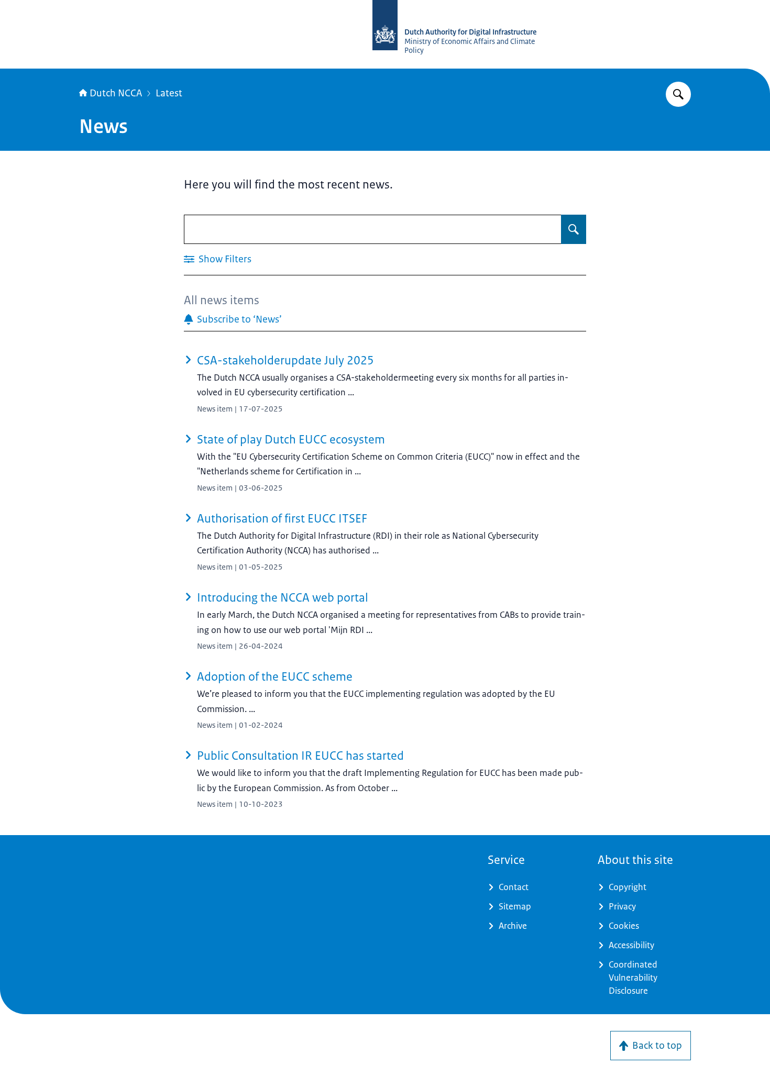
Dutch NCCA (116, 93)
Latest (169, 93)
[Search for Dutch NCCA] (678, 94)
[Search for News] (573, 229)
